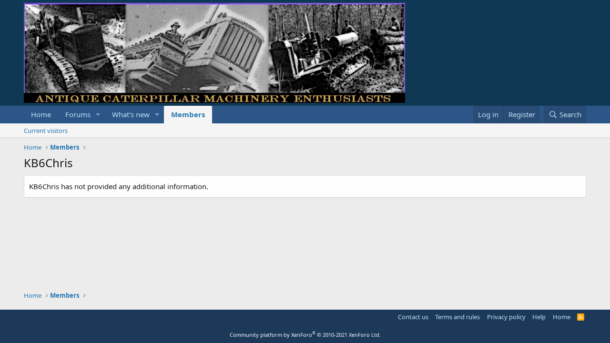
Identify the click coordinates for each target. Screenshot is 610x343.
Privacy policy (506, 317)
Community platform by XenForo (305, 334)
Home (41, 114)
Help (539, 317)
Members (188, 114)
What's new (131, 114)
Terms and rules (457, 317)
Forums (78, 114)
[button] (98, 114)
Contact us (413, 317)
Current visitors (46, 130)
